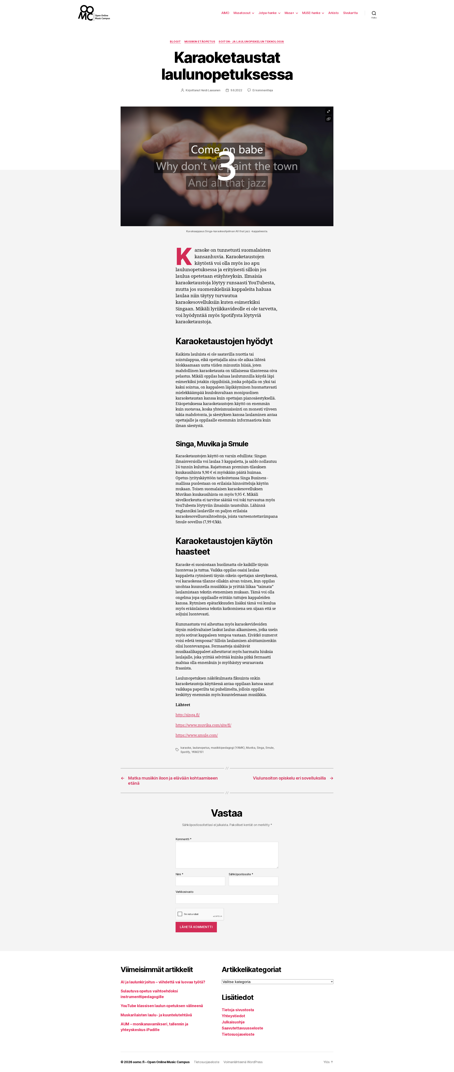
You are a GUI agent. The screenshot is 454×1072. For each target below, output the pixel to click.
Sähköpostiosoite (241, 874)
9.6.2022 (236, 90)
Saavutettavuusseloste (242, 1028)
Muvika (250, 747)
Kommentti (184, 839)
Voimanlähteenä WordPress (243, 1062)
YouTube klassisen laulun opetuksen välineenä (162, 1006)
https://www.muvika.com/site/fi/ (203, 725)
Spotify (185, 752)
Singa (260, 747)
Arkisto (333, 13)
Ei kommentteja (263, 90)
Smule (269, 747)
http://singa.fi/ (188, 715)
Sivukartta (350, 13)
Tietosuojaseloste (238, 1034)
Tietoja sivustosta (238, 1010)
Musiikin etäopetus (199, 41)
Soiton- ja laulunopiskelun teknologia (251, 41)
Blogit (175, 41)
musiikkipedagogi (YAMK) (228, 747)
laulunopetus (201, 747)
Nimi (179, 874)
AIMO (225, 13)
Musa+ (289, 13)
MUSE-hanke (311, 13)
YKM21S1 (197, 752)
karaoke (186, 747)
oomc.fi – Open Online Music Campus (161, 1062)
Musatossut (242, 13)
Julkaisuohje (233, 1022)
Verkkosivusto (184, 892)
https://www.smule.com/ (197, 735)
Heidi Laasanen (210, 90)
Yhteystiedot (233, 1016)
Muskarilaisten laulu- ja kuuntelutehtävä (156, 1015)
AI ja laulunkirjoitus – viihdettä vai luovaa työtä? (163, 982)
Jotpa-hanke (267, 13)
